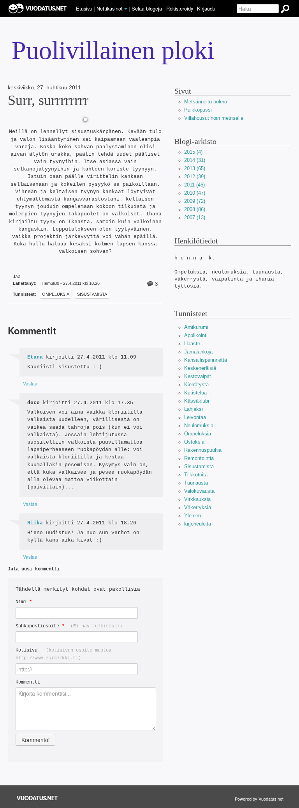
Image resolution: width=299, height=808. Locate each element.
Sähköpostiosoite (69, 626)
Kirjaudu (206, 8)
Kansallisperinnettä (205, 360)
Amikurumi (196, 327)
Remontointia (199, 458)
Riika (35, 523)
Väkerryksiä (197, 507)
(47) (194, 193)
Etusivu (84, 8)
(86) (194, 209)
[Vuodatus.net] (37, 798)
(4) (193, 152)
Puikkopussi (198, 110)
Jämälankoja (198, 352)
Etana (35, 357)
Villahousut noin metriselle (213, 118)
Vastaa (30, 383)
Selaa (147, 8)
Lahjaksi (193, 409)
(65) (194, 168)
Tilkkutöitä (196, 475)
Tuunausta (196, 483)
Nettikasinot (110, 8)
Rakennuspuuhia (203, 450)
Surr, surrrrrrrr (48, 100)
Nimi (24, 601)
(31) (194, 160)
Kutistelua (195, 393)
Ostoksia (194, 442)
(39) (194, 176)
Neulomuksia (198, 425)
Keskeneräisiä (200, 368)
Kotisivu (63, 654)
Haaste (192, 343)
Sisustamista (92, 294)
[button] (125, 9)
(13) (194, 217)
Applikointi (196, 335)
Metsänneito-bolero (205, 102)
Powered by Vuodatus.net (259, 799)
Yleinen (192, 516)
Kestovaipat (197, 376)
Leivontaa (195, 417)
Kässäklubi (196, 401)
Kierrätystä (196, 384)
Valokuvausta (199, 491)
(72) (194, 201)
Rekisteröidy (179, 8)
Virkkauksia (197, 499)
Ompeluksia (55, 294)
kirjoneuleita (197, 524)
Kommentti (28, 682)
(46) (194, 185)
